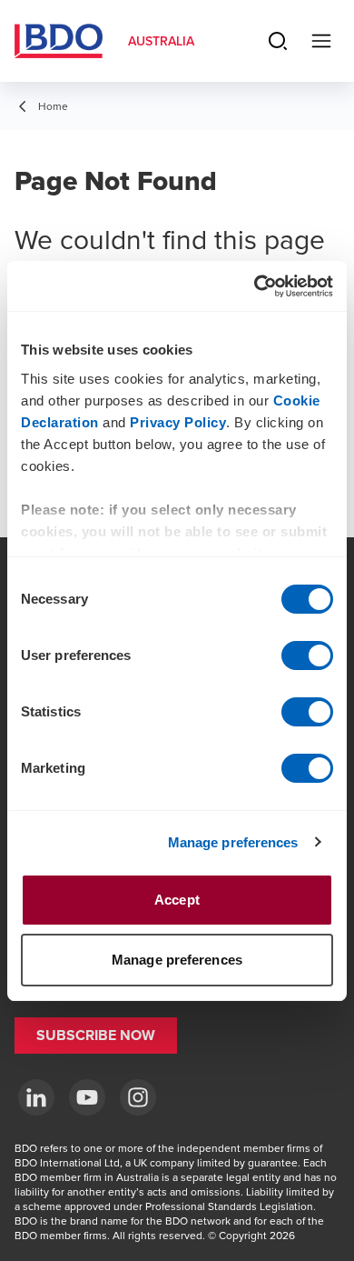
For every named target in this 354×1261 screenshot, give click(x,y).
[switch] (307, 655)
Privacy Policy (178, 422)
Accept (177, 899)
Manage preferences (233, 842)
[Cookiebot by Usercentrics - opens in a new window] (254, 286)
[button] (96, 1035)
